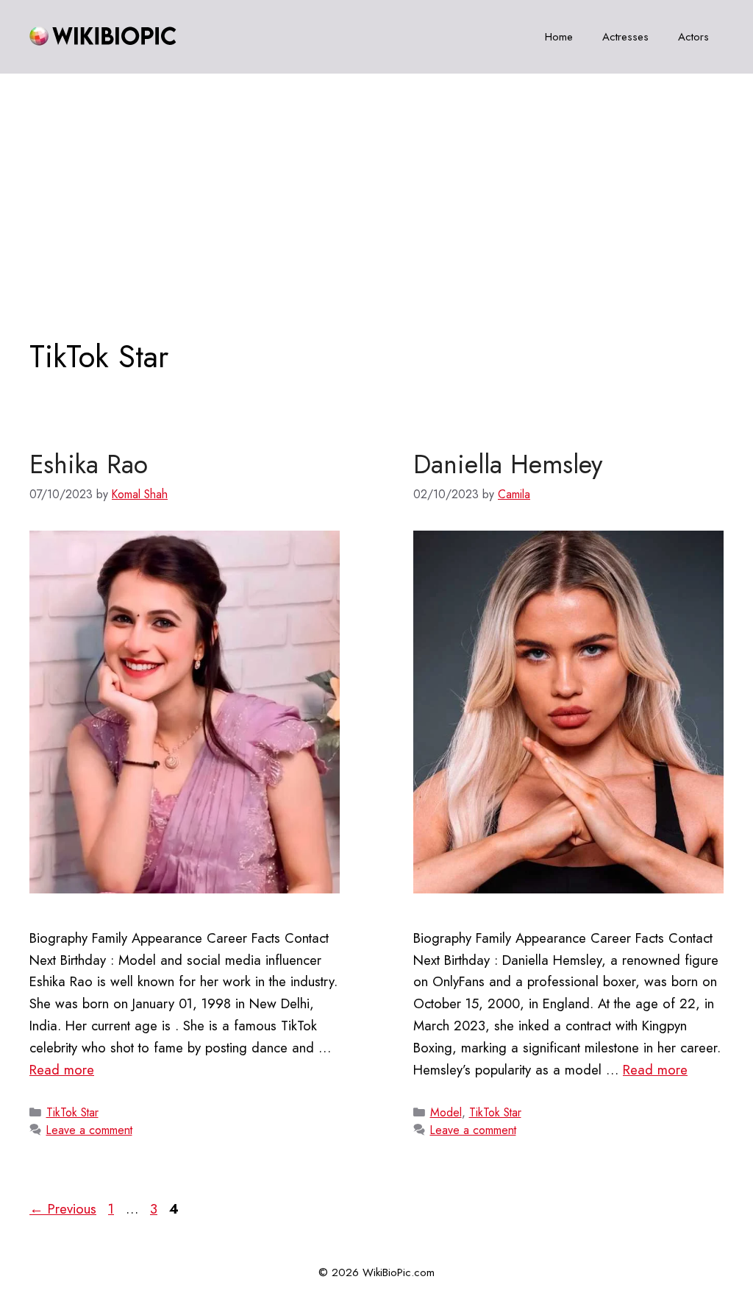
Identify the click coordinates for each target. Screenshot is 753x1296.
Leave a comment (89, 1130)
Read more (61, 1070)
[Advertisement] (376, 184)
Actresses (625, 37)
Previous (62, 1209)
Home (559, 37)
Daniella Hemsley (507, 464)
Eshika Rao (88, 464)
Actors (693, 37)
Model (446, 1112)
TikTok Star (72, 1112)
